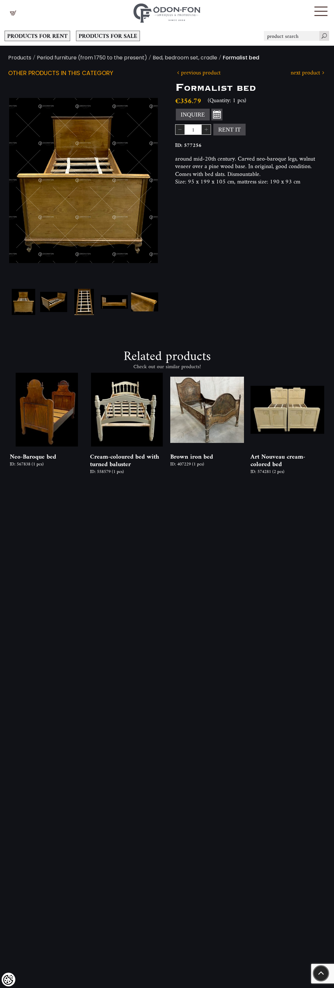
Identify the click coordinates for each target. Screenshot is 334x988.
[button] (320, 11)
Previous (24, 180)
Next (142, 180)
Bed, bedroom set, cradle (185, 58)
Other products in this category (60, 73)
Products (19, 58)
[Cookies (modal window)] (8, 979)
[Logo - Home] (167, 11)
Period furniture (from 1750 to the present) (92, 58)
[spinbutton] (193, 129)
